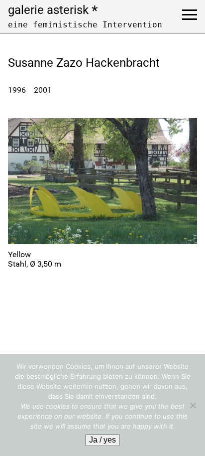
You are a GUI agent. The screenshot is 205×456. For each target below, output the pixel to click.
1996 (17, 90)
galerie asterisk (53, 10)
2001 (43, 90)
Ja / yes (102, 440)
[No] (193, 405)
